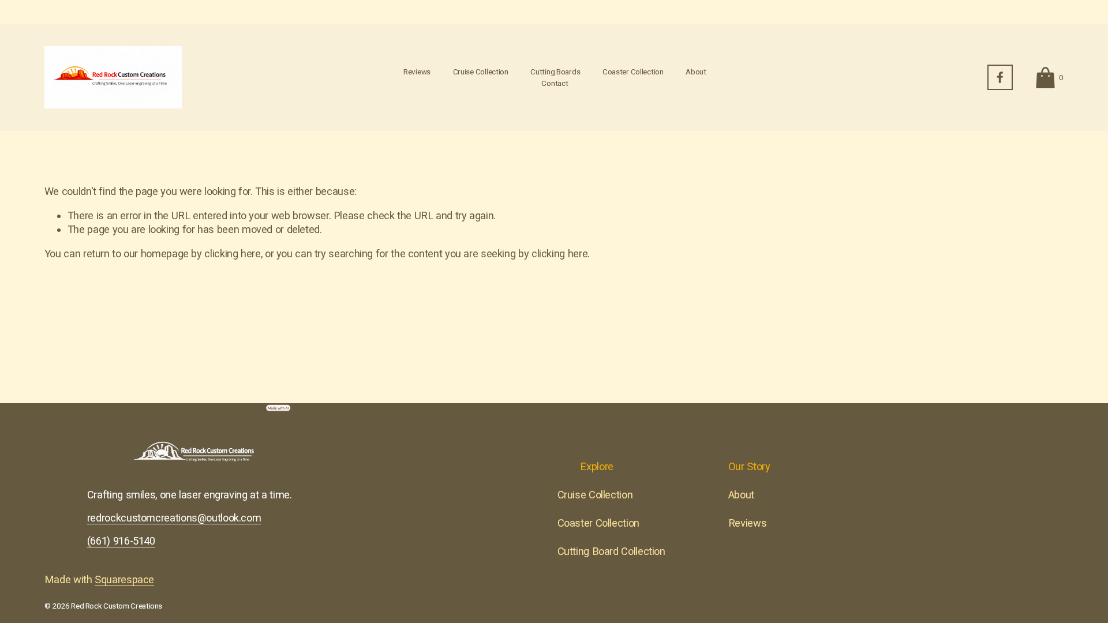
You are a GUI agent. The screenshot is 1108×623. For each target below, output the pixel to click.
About (696, 71)
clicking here (232, 253)
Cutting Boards (555, 71)
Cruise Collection (480, 71)
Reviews (417, 71)
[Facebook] (1000, 77)
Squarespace (124, 579)
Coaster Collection (633, 71)
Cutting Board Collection (611, 551)
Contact (554, 83)
